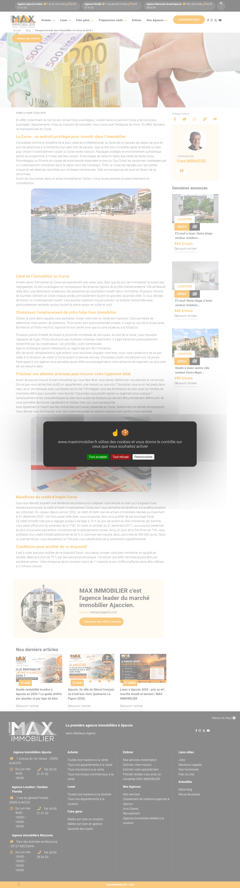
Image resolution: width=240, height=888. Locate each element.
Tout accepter (98, 457)
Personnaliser (143, 457)
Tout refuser (121, 457)
